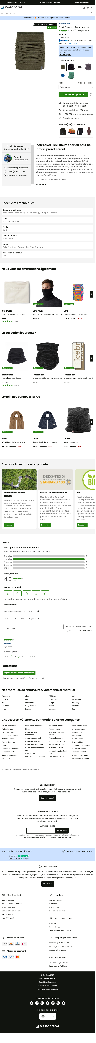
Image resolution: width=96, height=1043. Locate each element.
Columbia (52, 699)
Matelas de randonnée (11, 749)
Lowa (4, 709)
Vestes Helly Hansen (57, 744)
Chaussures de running (34, 741)
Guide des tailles (85, 83)
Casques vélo (30, 753)
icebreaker (64, 24)
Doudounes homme (10, 736)
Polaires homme (8, 742)
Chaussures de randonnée (31, 734)
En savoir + (41, 185)
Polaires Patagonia (56, 738)
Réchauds (6, 758)
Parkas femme (7, 729)
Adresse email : (47, 826)
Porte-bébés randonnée (35, 757)
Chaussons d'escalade (34, 744)
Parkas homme (8, 739)
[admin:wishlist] (90, 94)
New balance (77, 699)
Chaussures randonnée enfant (34, 749)
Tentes (4, 745)
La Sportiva (6, 706)
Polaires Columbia (56, 748)
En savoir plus (65, 55)
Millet (27, 699)
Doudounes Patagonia (81, 758)
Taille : (61, 83)
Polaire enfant (54, 729)
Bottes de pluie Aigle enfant (57, 734)
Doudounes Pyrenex (57, 741)
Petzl (74, 709)
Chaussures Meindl (56, 757)
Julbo (74, 696)
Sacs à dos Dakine (79, 726)
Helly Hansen (30, 706)
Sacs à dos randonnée (34, 726)
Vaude (51, 706)
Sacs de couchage (9, 755)
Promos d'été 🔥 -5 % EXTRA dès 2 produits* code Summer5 (48, 18)
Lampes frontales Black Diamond (58, 752)
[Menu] (2, 13)
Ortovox (5, 699)
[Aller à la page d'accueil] (3, 769)
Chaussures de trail (33, 738)
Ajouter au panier (73, 94)
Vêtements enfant (56, 726)
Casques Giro (77, 732)
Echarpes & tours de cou (31, 769)
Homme (8, 769)
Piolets (27, 729)
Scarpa (51, 702)
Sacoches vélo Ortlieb (81, 745)
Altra (27, 696)
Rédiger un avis (83, 31)
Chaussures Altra (79, 749)
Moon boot (29, 702)
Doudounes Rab (78, 736)
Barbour (28, 709)
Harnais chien (77, 739)
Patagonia (6, 696)
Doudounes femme (9, 726)
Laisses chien (77, 742)
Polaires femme (8, 732)
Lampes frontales (9, 752)
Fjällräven (52, 696)
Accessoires (17, 769)
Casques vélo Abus (80, 755)
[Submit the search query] (92, 13)
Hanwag (75, 702)
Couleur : (67, 60)
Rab (3, 702)
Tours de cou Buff (79, 752)
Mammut (52, 709)
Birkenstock (76, 706)
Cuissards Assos (78, 729)
